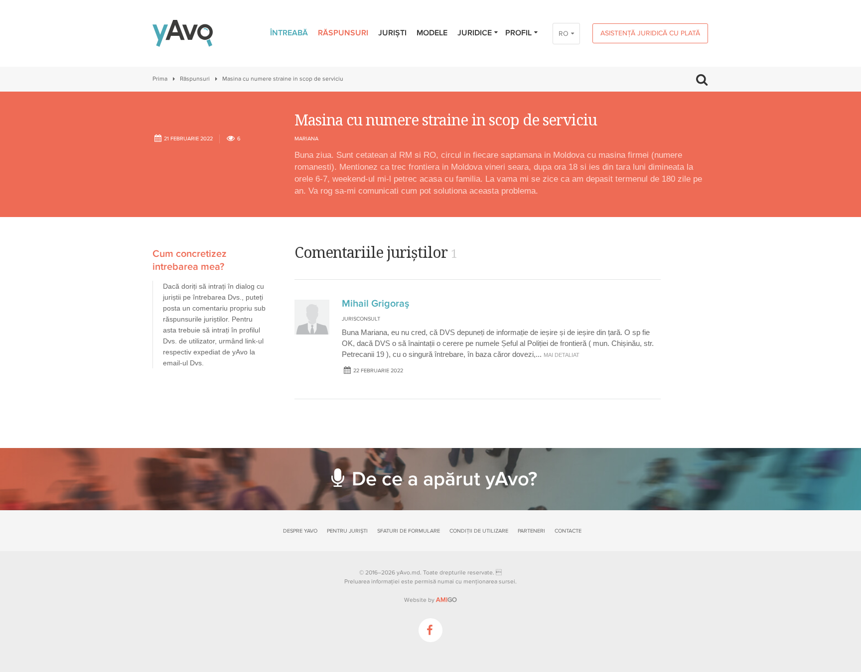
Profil (518, 33)
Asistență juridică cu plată (650, 33)
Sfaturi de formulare (408, 531)
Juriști (392, 33)
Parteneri (531, 531)
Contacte (568, 531)
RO (564, 33)
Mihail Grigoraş (375, 304)
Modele (432, 33)
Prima (159, 79)
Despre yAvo (300, 531)
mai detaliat (561, 355)
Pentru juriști (347, 531)
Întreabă (289, 33)
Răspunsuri (343, 33)
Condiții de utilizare (478, 531)
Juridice (474, 33)
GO (446, 600)
